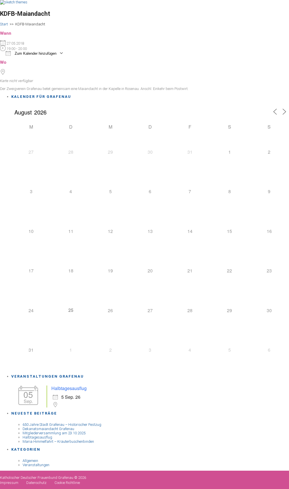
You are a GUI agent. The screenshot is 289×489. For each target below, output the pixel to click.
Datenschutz (36, 483)
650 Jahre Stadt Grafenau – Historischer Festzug (62, 424)
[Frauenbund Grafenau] (13, 2)
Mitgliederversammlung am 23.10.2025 (54, 433)
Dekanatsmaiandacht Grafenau (48, 429)
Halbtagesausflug (69, 388)
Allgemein (30, 461)
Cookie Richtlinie (67, 483)
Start (4, 24)
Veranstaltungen (36, 465)
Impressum (9, 483)
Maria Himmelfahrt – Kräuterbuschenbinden (58, 441)
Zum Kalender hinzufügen (35, 53)
